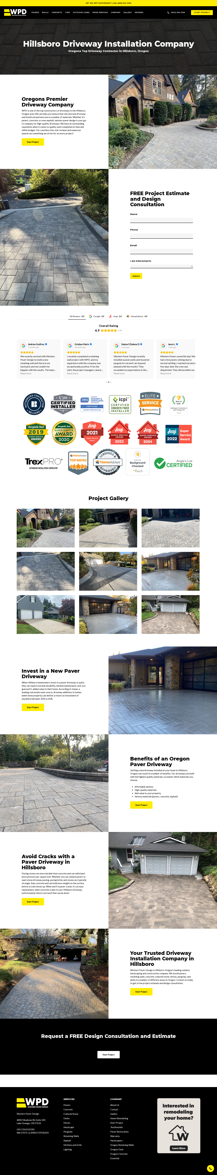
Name (133, 214)
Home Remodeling (119, 1118)
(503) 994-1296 (124, 3)
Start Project (116, 1122)
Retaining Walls (71, 1136)
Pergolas (67, 1131)
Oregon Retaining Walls (122, 1145)
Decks (66, 1118)
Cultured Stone (70, 1114)
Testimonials (116, 1127)
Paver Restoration (119, 1131)
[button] (210, 1168)
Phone (134, 229)
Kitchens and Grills (72, 1145)
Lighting (67, 1149)
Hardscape (68, 1127)
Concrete (68, 1109)
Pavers (66, 1105)
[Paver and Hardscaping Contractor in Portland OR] (46, 528)
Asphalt (67, 1140)
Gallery (114, 1114)
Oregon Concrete (119, 1153)
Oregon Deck (116, 1149)
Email (133, 245)
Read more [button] (25, 373)
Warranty (115, 1136)
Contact (114, 1109)
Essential (114, 1158)
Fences (66, 1122)
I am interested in (140, 261)
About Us (114, 1105)
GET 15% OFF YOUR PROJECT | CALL (102, 3)
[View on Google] (23, 346)
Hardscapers (116, 1140)
